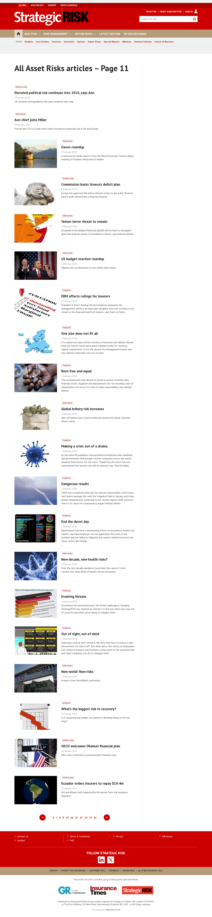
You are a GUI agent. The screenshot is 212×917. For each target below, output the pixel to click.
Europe (52, 5)
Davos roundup (72, 147)
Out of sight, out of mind (80, 634)
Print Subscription (171, 11)
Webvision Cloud (113, 909)
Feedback (114, 870)
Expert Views (94, 41)
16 (95, 817)
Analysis (29, 41)
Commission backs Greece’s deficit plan (90, 184)
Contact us (22, 836)
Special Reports (112, 41)
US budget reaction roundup (82, 259)
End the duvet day (75, 521)
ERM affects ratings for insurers (85, 296)
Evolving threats (73, 596)
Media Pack (129, 870)
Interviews (69, 41)
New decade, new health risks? (84, 559)
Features (56, 41)
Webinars (126, 41)
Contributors (97, 870)
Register (151, 11)
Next (107, 817)
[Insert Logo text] (51, 24)
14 (85, 817)
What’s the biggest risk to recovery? (88, 709)
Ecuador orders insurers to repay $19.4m (92, 783)
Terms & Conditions (80, 836)
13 (81, 817)
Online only (21, 86)
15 (90, 817)
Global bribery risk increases (82, 409)
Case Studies (42, 41)
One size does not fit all (79, 333)
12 (76, 817)
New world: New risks (77, 671)
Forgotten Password (73, 870)
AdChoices (167, 836)
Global (23, 5)
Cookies (21, 840)
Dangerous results (75, 483)
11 (71, 817)
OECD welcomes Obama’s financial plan (90, 746)
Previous (42, 817)
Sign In (189, 11)
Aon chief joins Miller (30, 120)
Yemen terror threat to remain (84, 221)
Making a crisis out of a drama (84, 446)
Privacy (119, 836)
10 (67, 817)
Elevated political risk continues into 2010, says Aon (54, 92)
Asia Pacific (37, 5)
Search (194, 19)
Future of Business (164, 41)
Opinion (81, 41)
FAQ (72, 840)
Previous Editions (143, 41)
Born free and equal (76, 371)
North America (68, 5)
